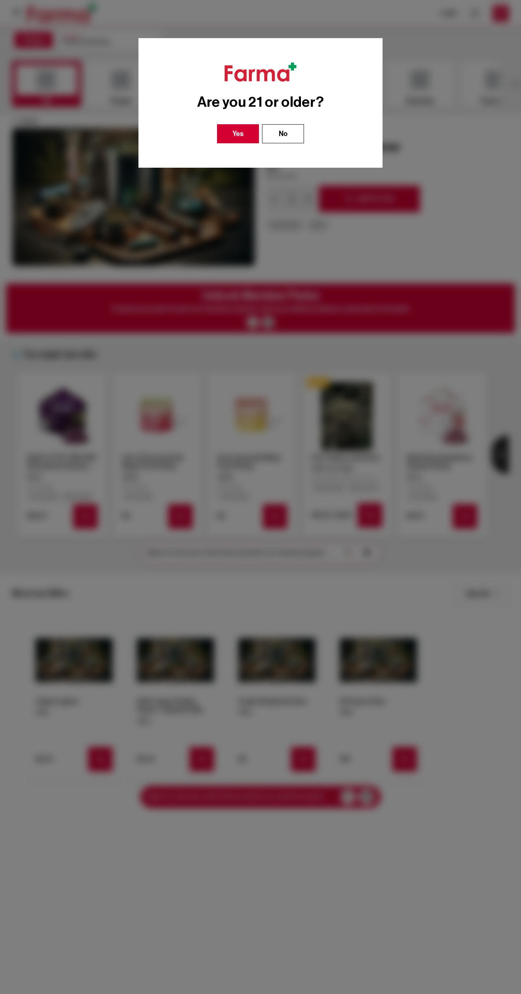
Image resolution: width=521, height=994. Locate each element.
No (283, 133)
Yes (238, 133)
